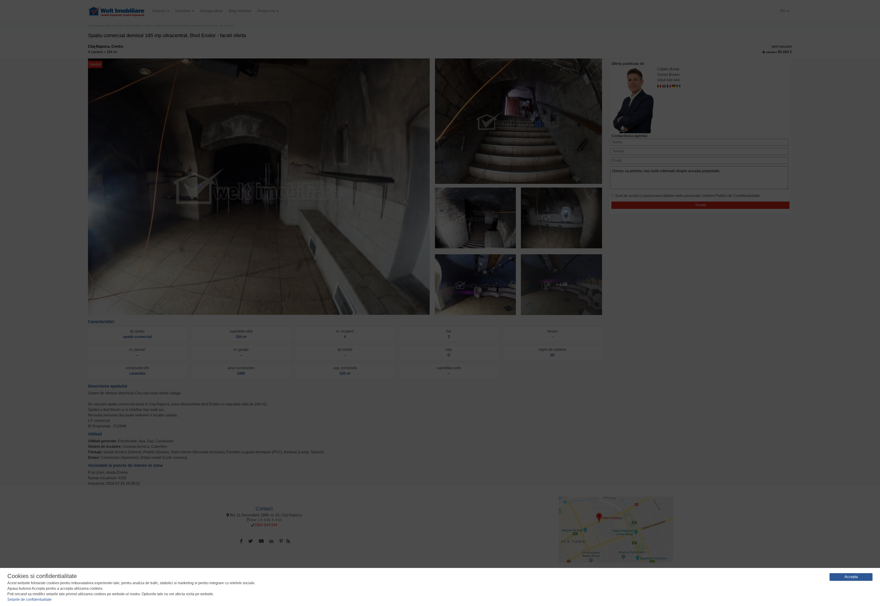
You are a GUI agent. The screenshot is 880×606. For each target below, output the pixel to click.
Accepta (851, 577)
